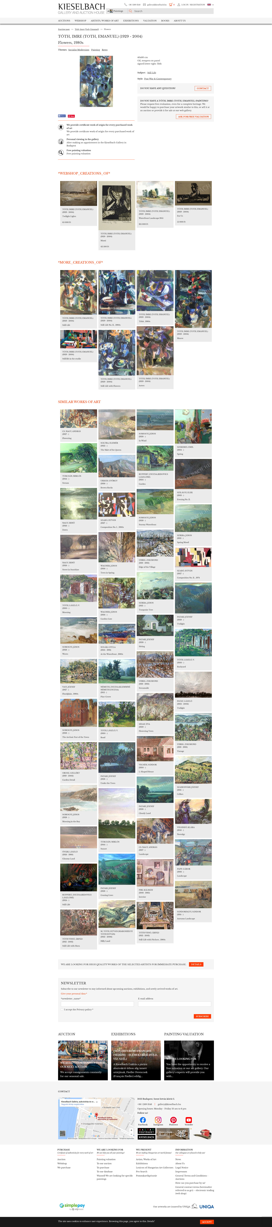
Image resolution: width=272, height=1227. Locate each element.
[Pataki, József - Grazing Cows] (116, 869)
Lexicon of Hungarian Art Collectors (154, 1167)
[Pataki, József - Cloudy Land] (155, 790)
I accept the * (78, 1009)
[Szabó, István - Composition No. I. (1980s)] (116, 505)
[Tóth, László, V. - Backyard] (193, 642)
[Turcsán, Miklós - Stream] (78, 458)
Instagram (158, 1124)
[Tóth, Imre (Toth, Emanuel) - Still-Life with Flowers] (116, 353)
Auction (61, 1159)
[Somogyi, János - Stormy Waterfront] (155, 501)
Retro (105, 50)
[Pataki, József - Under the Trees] (116, 757)
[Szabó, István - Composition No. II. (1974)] (193, 557)
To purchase (103, 1167)
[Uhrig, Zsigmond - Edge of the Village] (155, 543)
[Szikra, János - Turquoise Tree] (155, 585)
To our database (105, 1171)
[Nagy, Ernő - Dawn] (78, 503)
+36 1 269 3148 (134, 5)
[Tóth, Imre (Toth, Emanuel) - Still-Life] (78, 292)
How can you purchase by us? (190, 1183)
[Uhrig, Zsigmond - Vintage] (193, 727)
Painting (95, 50)
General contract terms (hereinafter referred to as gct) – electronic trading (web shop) (194, 1190)
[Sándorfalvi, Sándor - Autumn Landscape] (193, 894)
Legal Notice (181, 1167)
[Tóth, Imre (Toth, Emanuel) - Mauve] (193, 299)
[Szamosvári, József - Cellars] (193, 770)
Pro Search (141, 1171)
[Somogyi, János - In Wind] (155, 419)
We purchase (64, 1167)
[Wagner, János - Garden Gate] (116, 593)
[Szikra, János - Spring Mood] (193, 518)
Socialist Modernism (78, 50)
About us (180, 20)
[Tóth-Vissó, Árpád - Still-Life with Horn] (78, 922)
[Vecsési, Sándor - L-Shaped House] (155, 748)
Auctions (64, 20)
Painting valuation (106, 1159)
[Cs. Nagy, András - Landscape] (155, 831)
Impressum (181, 1171)
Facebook (143, 1124)
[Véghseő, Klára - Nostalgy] (193, 811)
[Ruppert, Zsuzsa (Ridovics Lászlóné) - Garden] (155, 458)
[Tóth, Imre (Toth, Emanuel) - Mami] (116, 205)
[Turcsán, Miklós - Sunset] (116, 813)
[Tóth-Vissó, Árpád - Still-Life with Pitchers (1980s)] (155, 915)
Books (165, 20)
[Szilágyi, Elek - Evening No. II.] (193, 474)
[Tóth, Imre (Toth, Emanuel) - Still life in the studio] (78, 339)
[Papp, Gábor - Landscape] (193, 852)
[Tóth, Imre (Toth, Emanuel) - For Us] (193, 193)
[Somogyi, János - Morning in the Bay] (78, 798)
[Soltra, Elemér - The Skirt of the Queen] (116, 424)
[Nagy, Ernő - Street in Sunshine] (78, 547)
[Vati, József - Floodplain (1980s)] (78, 671)
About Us (180, 1163)
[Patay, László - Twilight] (193, 685)
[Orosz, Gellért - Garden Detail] (78, 755)
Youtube (189, 1124)
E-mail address (145, 998)
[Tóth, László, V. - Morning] (78, 588)
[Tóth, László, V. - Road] (116, 714)
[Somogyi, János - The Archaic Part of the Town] (78, 713)
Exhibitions (131, 20)
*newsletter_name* (71, 998)
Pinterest (173, 1124)
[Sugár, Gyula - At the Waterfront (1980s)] (116, 634)
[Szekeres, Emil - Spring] (193, 426)
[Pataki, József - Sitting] (155, 625)
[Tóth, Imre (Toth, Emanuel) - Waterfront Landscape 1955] (155, 194)
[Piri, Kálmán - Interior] (155, 872)
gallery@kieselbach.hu (157, 5)
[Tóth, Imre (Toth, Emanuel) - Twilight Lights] (78, 193)
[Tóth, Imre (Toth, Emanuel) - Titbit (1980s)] (155, 290)
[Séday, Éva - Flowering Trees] (155, 707)
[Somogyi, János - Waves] (78, 630)
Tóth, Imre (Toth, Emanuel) (87, 29)
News (178, 1159)
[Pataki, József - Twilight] (193, 598)
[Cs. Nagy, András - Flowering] (78, 418)
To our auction (104, 1163)
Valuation (150, 20)
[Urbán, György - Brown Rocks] (116, 466)
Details (150, 1221)
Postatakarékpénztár (146, 1175)
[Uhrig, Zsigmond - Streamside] (155, 664)
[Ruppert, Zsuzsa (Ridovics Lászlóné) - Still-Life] (78, 877)
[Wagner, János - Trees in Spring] (116, 547)
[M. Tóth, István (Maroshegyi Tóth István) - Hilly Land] (116, 914)
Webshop (80, 20)
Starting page (64, 29)
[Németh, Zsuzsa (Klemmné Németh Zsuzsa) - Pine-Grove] (116, 671)
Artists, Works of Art (105, 20)
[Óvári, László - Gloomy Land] (78, 837)
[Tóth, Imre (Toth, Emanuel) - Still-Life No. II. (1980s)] (116, 292)
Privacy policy (84, 1009)
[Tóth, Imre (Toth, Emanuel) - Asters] (155, 350)
